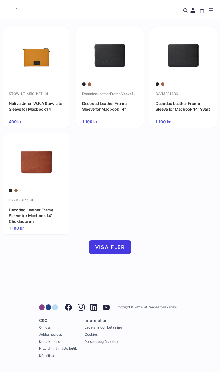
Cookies (91, 334)
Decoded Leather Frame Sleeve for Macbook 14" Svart (183, 106)
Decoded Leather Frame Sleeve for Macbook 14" (104, 106)
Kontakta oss (49, 341)
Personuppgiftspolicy (101, 341)
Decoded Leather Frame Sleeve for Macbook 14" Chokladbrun (31, 215)
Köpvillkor (47, 355)
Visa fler (110, 247)
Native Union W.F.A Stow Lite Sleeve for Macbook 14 (35, 106)
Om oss (45, 327)
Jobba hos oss (50, 334)
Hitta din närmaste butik (58, 348)
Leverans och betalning (103, 327)
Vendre (172, 307)
